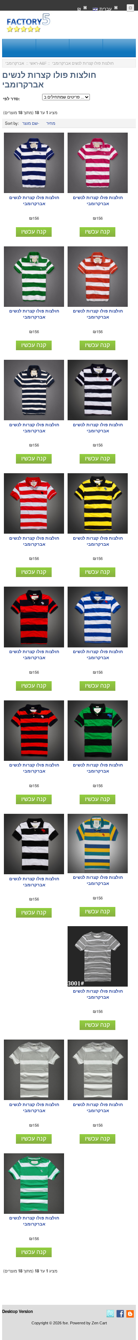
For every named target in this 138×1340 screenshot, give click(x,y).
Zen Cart (99, 1323)
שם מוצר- (30, 123)
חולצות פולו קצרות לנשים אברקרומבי (34, 200)
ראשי (33, 63)
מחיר (50, 123)
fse (65, 1323)
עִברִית (105, 8)
